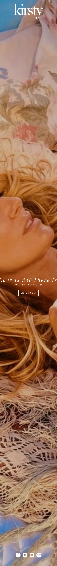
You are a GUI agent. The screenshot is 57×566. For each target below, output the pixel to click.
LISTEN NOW (28, 293)
